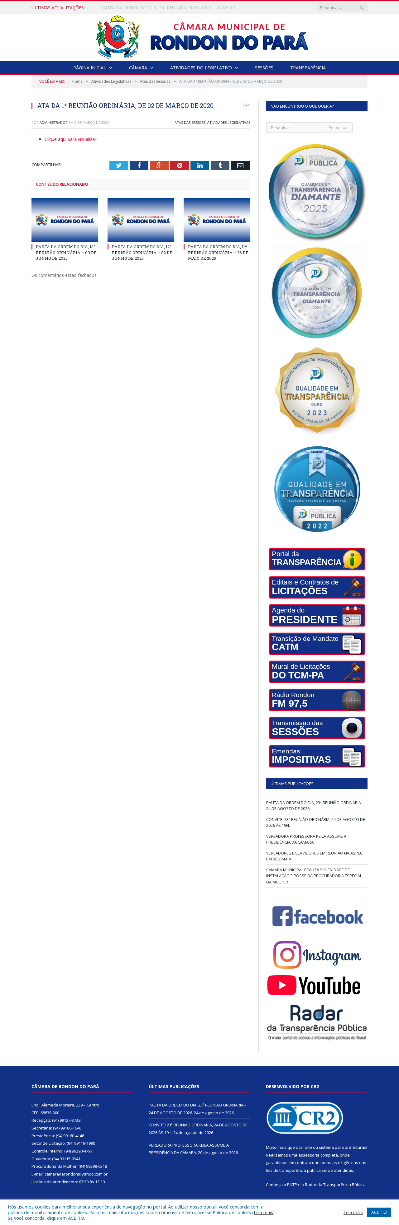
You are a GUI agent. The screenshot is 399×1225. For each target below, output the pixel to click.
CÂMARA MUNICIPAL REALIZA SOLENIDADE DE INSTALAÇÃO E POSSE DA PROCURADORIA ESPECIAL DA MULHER (314, 876)
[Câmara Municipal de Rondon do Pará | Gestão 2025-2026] (199, 36)
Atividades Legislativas (228, 122)
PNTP (292, 1184)
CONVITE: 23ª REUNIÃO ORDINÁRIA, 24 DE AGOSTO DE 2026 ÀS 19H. (171, 8)
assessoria (309, 1155)
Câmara (138, 68)
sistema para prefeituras (342, 1147)
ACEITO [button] (379, 1212)
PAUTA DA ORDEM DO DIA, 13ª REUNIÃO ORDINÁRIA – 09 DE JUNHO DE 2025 (66, 252)
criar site (304, 1147)
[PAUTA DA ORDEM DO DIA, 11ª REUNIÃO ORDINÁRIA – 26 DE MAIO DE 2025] (217, 220)
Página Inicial (89, 68)
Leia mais (263, 1212)
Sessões (264, 68)
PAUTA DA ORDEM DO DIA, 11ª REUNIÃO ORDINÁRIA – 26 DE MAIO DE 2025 (218, 252)
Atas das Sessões (190, 122)
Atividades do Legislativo (201, 68)
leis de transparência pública (293, 1170)
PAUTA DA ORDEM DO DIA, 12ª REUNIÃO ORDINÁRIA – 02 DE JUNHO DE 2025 (142, 252)
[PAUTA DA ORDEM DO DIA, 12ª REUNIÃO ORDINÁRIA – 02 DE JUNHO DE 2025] (141, 220)
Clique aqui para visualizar (70, 139)
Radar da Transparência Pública (335, 1184)
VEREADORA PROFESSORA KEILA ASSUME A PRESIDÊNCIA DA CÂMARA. (306, 839)
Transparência (308, 68)
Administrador (54, 122)
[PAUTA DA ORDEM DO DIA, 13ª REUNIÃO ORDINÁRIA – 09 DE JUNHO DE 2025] (64, 220)
